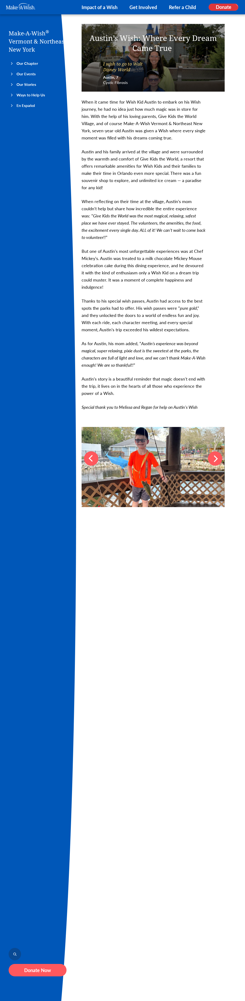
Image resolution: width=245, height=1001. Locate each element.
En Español (26, 105)
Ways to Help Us (31, 95)
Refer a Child (182, 7)
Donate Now (37, 970)
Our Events (26, 74)
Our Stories (26, 84)
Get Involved (143, 7)
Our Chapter (27, 63)
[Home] (20, 6)
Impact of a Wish (99, 7)
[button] (91, 458)
